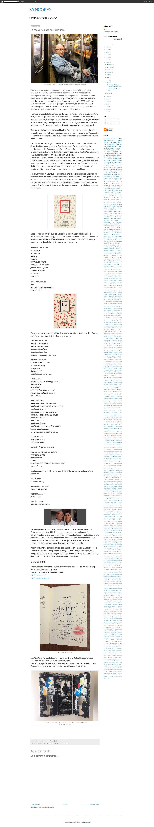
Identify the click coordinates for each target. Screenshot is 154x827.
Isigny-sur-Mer (107, 400)
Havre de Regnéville (108, 387)
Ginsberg (111, 372)
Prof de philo (108, 558)
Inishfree (118, 396)
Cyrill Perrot (106, 329)
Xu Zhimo (106, 630)
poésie (118, 148)
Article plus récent (35, 804)
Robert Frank (117, 572)
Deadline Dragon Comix (110, 335)
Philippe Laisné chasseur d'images (112, 539)
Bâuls (105, 310)
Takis (119, 599)
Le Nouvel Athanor (111, 458)
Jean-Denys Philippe (113, 416)
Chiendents (108, 317)
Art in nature (113, 280)
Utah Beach (113, 613)
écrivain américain (112, 671)
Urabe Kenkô (106, 613)
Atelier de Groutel (117, 158)
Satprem (117, 248)
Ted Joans (114, 602)
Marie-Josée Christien (114, 229)
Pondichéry (106, 165)
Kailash (120, 430)
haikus (112, 639)
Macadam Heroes (112, 479)
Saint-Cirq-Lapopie (108, 248)
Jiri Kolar (118, 426)
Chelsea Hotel (119, 315)
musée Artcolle (116, 655)
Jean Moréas (114, 412)
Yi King (107, 632)
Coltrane (105, 326)
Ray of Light (117, 562)
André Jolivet (108, 275)
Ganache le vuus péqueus (114, 365)
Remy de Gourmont (114, 243)
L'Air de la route (111, 437)
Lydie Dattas (115, 477)
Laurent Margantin (115, 451)
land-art (106, 643)
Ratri (105, 562)
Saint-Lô (108, 167)
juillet (108, 75)
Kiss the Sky (113, 435)
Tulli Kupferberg (108, 609)
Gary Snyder (106, 366)
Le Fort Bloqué (113, 456)
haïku (118, 185)
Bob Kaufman (115, 195)
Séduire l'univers (107, 599)
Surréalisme (110, 146)
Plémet (110, 550)
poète (105, 169)
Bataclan (109, 292)
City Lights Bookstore (108, 322)
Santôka (118, 588)
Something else (118, 592)
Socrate (109, 592)
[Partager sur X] (53, 741)
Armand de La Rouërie (109, 278)
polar (116, 657)
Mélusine (107, 502)
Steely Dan (115, 594)
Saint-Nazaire (111, 581)
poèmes (105, 187)
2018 (107, 99)
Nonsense (115, 511)
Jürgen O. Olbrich (112, 430)
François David (118, 359)
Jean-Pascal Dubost (108, 419)
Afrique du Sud (118, 268)
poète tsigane (113, 659)
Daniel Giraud (112, 204)
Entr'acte (120, 352)
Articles (108, 120)
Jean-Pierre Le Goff (110, 421)
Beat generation (108, 140)
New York (106, 507)
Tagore (114, 599)
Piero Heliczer (117, 543)
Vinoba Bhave (117, 622)
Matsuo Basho (107, 231)
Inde (107, 155)
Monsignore (113, 495)
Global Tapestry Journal (109, 373)
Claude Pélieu (39, 743)
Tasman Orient (107, 602)
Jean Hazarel (106, 412)
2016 (107, 104)
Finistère (105, 357)
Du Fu (105, 342)
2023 (107, 54)
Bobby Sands (112, 301)
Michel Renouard (110, 232)
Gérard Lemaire (117, 382)
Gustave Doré (119, 379)
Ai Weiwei (107, 269)
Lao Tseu (107, 449)
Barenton (107, 291)
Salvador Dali (115, 585)
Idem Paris (107, 396)
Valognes (120, 613)
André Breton (118, 150)
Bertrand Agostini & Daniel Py (110, 294)
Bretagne (109, 306)
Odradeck (106, 520)
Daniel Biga (113, 329)
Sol (113, 592)
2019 (107, 96)
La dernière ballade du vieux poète (112, 446)
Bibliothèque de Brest (111, 298)
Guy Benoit (107, 380)
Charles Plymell (110, 160)
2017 (107, 101)
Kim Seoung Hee (113, 433)
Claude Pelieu (107, 202)
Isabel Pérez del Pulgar (115, 398)
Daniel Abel (117, 162)
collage (112, 185)
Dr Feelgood (113, 340)
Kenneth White (107, 178)
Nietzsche (114, 509)
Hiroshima (111, 393)
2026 (107, 47)
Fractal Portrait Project (108, 359)
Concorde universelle (113, 326)
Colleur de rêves (116, 324)
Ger (115, 370)
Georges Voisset (109, 370)
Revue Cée (113, 565)
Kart (115, 431)
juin (108, 77)
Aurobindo (117, 284)
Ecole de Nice (109, 345)
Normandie (119, 180)
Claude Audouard (118, 322)
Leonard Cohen (117, 463)
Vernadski (106, 618)
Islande (114, 400)
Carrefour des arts (107, 313)
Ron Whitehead (113, 579)
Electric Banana (107, 350)
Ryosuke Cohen (116, 247)
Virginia (105, 623)
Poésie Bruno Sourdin (114, 144)
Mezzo (114, 491)
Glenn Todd (117, 372)
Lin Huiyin (112, 472)
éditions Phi (45, 743)
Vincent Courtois (107, 622)
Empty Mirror (107, 211)
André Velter (107, 190)
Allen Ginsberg (108, 150)
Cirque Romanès (116, 319)
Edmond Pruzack (107, 349)
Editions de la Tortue (114, 347)
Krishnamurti (107, 222)
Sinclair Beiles (115, 183)
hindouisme (106, 641)
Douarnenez (106, 340)
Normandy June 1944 (117, 514)
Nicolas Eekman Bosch (115, 507)
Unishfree (117, 609)
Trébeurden (113, 255)
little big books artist (115, 652)
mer (116, 261)
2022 (107, 57)
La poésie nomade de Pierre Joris (113, 89)
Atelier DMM (113, 192)
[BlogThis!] (51, 741)
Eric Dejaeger (108, 354)
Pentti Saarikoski (107, 535)
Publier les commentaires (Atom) (46, 807)
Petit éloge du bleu (108, 537)
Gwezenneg (110, 382)
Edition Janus (112, 208)
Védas (118, 625)
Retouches (106, 565)
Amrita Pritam (111, 273)
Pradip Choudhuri (117, 165)
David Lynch (111, 333)
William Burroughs (115, 155)
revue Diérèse (108, 666)
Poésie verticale (107, 557)
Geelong (110, 368)
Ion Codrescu (106, 398)
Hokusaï (118, 393)
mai (108, 80)
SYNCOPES (40, 9)
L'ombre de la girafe (117, 439)
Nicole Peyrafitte (59, 743)
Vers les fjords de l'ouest (115, 618)
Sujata (109, 595)
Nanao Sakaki (113, 502)
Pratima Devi (119, 557)
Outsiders (106, 525)
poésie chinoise (115, 262)
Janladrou (112, 217)
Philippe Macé (116, 541)
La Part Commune (116, 442)
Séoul (118, 252)
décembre (109, 64)
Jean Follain (117, 174)
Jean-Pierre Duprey (118, 419)
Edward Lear (117, 349)
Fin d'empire (117, 356)
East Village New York (109, 343)
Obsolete (118, 518)
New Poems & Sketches (115, 505)
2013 (107, 112)
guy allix (106, 157)
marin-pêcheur (109, 261)
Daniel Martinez (113, 331)
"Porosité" (113, 266)
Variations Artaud (113, 615)
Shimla (117, 590)
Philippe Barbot (116, 537)
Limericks (106, 472)
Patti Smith (113, 530)
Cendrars (118, 313)
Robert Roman (107, 247)
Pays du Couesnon (115, 534)
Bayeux (114, 292)
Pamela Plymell (107, 236)
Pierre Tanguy (112, 238)
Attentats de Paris (108, 284)
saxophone (106, 668)
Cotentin (113, 153)
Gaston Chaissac (116, 366)
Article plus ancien (94, 804)
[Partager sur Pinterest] (57, 741)
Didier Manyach (109, 338)
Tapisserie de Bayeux (115, 601)
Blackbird (116, 299)
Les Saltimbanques (113, 468)
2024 (107, 52)
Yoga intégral (113, 632)
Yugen (110, 634)
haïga (118, 639)
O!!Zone (112, 518)
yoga (115, 264)
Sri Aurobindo (116, 167)
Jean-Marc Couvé (116, 417)
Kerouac (116, 178)
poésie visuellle (115, 662)
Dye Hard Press (116, 342)
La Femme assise (118, 440)
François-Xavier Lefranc (110, 361)
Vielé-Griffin (112, 257)
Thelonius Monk (116, 604)
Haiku (111, 213)
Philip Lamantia (118, 236)
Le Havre (114, 224)
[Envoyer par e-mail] (49, 741)
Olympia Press (111, 521)
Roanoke (111, 571)
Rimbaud (117, 245)
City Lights (117, 201)
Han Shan (117, 213)
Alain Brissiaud (114, 269)
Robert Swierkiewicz (116, 574)
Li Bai (110, 470)
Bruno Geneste (117, 308)
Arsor (117, 278)
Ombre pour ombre (110, 523)
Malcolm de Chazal (112, 481)
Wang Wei (115, 627)
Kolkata (116, 220)
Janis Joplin (114, 407)
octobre (109, 69)
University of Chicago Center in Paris (112, 611)
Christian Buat (116, 317)
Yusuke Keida (117, 634)
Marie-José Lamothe (108, 486)
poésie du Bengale (113, 660)
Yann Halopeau (118, 630)
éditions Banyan (113, 169)
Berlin (119, 292)
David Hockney (114, 206)
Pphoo (113, 557)
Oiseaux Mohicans (113, 520)
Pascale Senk (119, 527)
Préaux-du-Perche (116, 558)
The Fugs (120, 602)
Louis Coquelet (107, 474)
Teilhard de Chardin (109, 254)
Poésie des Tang (108, 555)
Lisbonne (118, 472)
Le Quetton (111, 180)
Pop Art (114, 551)
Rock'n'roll (114, 576)
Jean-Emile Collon (108, 218)
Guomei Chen (111, 379)
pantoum (105, 657)
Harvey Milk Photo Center (114, 386)
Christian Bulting (115, 199)
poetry (111, 657)
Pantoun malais (113, 525)
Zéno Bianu (111, 148)
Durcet (110, 342)
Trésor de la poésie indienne (114, 608)
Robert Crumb (108, 572)
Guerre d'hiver (112, 377)
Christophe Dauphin (108, 201)
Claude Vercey (108, 324)
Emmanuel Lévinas (112, 352)
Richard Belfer (114, 569)
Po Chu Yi (115, 550)
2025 (107, 49)
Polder (110, 551)
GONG (118, 361)
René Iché (117, 564)
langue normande (113, 643)
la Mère (120, 641)
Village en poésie (116, 620)
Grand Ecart (117, 373)
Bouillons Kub (107, 197)
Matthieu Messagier (117, 231)
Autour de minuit (113, 285)
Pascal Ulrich (111, 527)
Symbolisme (112, 252)
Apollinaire (114, 190)
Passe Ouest (107, 528)
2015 (107, 106)
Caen (115, 310)
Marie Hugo (117, 484)
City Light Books (116, 320)
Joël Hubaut (116, 176)
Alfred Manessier (111, 271)
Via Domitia (106, 620)
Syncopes (108, 29)
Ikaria (105, 215)
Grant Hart (106, 375)
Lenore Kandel (108, 463)
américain (106, 185)
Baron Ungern (114, 291)
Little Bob (106, 227)
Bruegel (115, 306)
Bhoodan (120, 296)
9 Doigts (106, 188)
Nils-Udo (120, 509)
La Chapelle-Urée (109, 440)
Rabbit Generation (116, 560)
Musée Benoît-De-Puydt (111, 497)
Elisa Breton (114, 350)
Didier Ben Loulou (117, 336)
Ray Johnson (110, 562)
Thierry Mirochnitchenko (109, 606)
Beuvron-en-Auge (112, 296)
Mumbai (120, 495)
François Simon (107, 174)
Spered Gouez (108, 594)
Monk (118, 493)
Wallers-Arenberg (107, 627)
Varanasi (107, 615)
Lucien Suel (119, 475)
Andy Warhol (110, 276)
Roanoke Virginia (118, 571)
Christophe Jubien (107, 319)
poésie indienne (107, 264)
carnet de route (113, 638)
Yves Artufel (106, 636)
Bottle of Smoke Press (115, 303)
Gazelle (105, 368)
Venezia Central (115, 616)
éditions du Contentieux (114, 187)
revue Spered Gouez (116, 666)
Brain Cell (116, 197)
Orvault (118, 523)
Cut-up (114, 202)
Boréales (105, 303)
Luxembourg (51, 743)
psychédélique (107, 664)
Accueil (65, 804)
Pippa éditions (112, 548)
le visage (112, 648)
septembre (109, 72)
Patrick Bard (106, 530)
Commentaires (110, 123)
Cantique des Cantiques (115, 312)
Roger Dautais (111, 578)
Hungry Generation (113, 395)
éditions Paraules (112, 673)
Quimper (111, 241)
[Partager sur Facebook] (55, 741)
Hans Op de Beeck (113, 384)
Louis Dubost (115, 474)
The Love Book (108, 604)
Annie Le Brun (118, 276)
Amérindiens (119, 273)
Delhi (110, 336)
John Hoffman (114, 428)
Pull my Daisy (107, 560)
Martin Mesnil (107, 488)
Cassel (113, 313)
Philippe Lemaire (107, 541)
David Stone (119, 333)
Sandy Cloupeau (112, 588)
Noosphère (109, 513)
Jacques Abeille (107, 405)
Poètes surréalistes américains (115, 553)
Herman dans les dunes (112, 391)
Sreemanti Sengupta (109, 250)
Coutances (118, 327)
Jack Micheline (114, 402)
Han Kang (106, 384)
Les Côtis (113, 467)
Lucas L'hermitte (111, 475)
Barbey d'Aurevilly (117, 289)
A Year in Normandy (109, 268)
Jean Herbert (107, 176)
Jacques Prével (107, 407)
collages (111, 259)
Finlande (111, 357)
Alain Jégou (107, 158)
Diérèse (117, 338)
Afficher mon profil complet (111, 31)
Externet (115, 211)
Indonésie (113, 396)
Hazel (114, 387)
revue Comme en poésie (117, 664)
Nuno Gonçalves (116, 516)
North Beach (108, 516)
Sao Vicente (106, 590)
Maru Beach (114, 488)
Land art (120, 447)
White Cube (109, 629)
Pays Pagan (107, 532)
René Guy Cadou (108, 564)
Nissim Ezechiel (108, 511)
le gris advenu (113, 646)
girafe (107, 639)
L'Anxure (118, 437)
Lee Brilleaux (119, 461)
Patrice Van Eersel (116, 528)
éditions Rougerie (114, 676)
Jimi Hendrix (111, 426)
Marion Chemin (117, 486)
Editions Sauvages (114, 209)
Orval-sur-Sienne (111, 181)
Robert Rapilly (107, 574)
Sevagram (112, 590)
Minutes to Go (112, 493)
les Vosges (111, 650)
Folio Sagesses (117, 357)
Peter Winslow (116, 535)
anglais (112, 636)
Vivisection (111, 625)
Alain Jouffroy (115, 157)
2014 (107, 109)
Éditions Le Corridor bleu (115, 668)
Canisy (105, 199)
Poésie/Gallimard (108, 239)
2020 (107, 62)
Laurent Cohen (107, 451)
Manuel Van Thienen (108, 484)
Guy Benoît (115, 380)
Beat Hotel (114, 194)
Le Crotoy (113, 454)
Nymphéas (106, 518)
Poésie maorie (117, 555)
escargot (120, 638)
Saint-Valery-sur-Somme (115, 583)
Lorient (112, 227)
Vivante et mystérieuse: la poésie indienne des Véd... (114, 85)
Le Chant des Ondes (115, 453)
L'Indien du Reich (107, 439)
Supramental (114, 595)
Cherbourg (106, 153)
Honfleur (105, 395)
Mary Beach (117, 142)
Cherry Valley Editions (110, 171)
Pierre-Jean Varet (112, 546)
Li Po (118, 225)
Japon (118, 217)
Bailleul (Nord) (112, 287)
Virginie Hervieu (112, 623)
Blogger (88, 822)
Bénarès (109, 310)
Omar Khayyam (118, 521)
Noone (120, 511)
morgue (109, 655)
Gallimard (106, 164)
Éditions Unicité (107, 669)
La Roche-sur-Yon (118, 444)
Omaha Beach (115, 234)
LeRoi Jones (111, 461)
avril (108, 82)
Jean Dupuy (111, 410)
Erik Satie (115, 354)
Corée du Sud (111, 327)
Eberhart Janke (118, 343)
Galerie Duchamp (107, 363)
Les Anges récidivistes (109, 465)
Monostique (106, 495)
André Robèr (114, 275)
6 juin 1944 (119, 266)
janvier (109, 93)
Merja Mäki (108, 491)
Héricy (120, 395)
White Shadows (117, 629)
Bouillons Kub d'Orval (108, 305)
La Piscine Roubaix (108, 444)
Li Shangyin (117, 470)
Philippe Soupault (107, 543)
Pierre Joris (66, 743)
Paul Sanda (119, 530)
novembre (109, 67)
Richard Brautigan (108, 245)
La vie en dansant (112, 447)
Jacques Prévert (112, 215)
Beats (120, 169)
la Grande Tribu (113, 641)
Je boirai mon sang (114, 409)
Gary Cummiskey (112, 151)
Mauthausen (119, 490)
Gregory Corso (114, 375)
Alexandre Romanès (115, 188)
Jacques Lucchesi (116, 405)
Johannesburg (106, 428)
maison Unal (119, 259)
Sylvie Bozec (112, 597)
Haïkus (120, 153)
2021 (107, 60)
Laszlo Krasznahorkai (115, 449)
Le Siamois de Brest (114, 460)
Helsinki (114, 389)
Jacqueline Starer (116, 403)
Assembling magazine (114, 282)
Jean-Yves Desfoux (113, 423)
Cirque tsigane (107, 320)
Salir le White (107, 585)
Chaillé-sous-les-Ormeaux (109, 315)
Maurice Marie (111, 490)
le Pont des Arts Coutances (113, 645)
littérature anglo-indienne (109, 653)
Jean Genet (118, 410)
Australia (105, 285)
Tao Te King (106, 601)
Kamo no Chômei (109, 431)
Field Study (110, 356)
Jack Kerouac (115, 164)
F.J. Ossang (117, 172)
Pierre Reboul (114, 544)
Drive (119, 340)
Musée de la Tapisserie (113, 500)
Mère (120, 500)
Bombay (118, 301)
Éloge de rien (115, 669)
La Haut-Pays (108, 442)
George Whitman (118, 368)
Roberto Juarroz (107, 576)
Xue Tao (111, 630)
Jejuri (113, 424)
